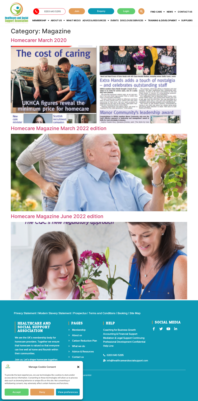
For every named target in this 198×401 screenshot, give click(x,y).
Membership (39, 20)
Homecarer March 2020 (39, 40)
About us (56, 20)
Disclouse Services (131, 20)
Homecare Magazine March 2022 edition (58, 128)
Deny (42, 392)
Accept (17, 392)
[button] (78, 366)
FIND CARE (156, 11)
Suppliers (187, 20)
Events (115, 20)
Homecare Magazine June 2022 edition (57, 216)
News (170, 11)
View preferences (68, 392)
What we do (73, 20)
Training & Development (162, 20)
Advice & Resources (94, 20)
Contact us (185, 11)
